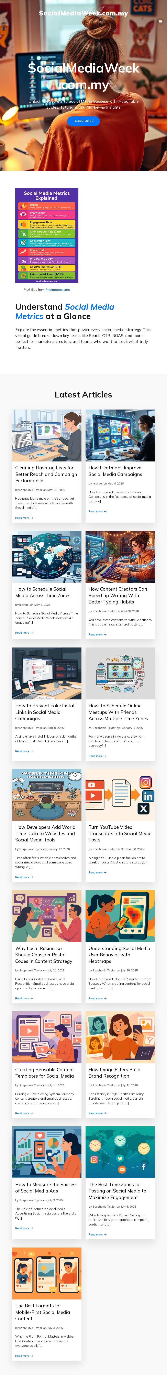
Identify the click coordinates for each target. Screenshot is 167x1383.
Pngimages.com (57, 289)
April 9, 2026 (55, 728)
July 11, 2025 (129, 1085)
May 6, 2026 (116, 483)
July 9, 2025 (55, 1200)
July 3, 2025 (55, 1328)
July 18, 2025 (129, 970)
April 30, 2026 (130, 611)
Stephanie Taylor (30, 490)
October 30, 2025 (132, 849)
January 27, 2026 (58, 849)
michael (97, 483)
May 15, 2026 (56, 490)
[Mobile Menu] (160, 21)
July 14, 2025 (55, 1085)
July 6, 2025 (128, 1206)
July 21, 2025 (55, 970)
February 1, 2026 (132, 728)
